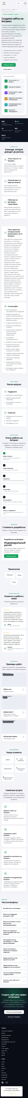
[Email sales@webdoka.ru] (7, 1083)
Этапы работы (7, 69)
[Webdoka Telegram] (3, 1083)
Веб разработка (5, 1039)
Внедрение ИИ (5, 1037)
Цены (3, 1064)
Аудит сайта (4, 1050)
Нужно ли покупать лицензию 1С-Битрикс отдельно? (10, 950)
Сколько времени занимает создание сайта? (12, 973)
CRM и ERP (4, 1044)
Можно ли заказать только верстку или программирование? (12, 923)
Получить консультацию (14, 1012)
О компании (4, 1077)
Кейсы (3, 1066)
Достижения (4, 1075)
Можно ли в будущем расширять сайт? (10, 915)
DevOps (3, 1053)
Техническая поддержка (7, 1031)
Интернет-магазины (6, 1035)
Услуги (8, 9)
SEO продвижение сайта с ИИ (8, 1042)
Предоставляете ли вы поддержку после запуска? (11, 966)
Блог (3, 1070)
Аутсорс (3, 1046)
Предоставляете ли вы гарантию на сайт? (10, 959)
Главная (3, 9)
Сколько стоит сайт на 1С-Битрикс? (11, 981)
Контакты (4, 1079)
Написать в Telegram (14, 1017)
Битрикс (14, 9)
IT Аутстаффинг (5, 1048)
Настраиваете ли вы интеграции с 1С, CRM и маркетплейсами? (10, 941)
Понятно (11, 1093)
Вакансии (4, 1072)
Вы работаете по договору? (11, 908)
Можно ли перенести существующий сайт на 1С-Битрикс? (11, 932)
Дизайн (3, 1055)
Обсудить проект (9, 65)
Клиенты (4, 1068)
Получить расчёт (11, 556)
